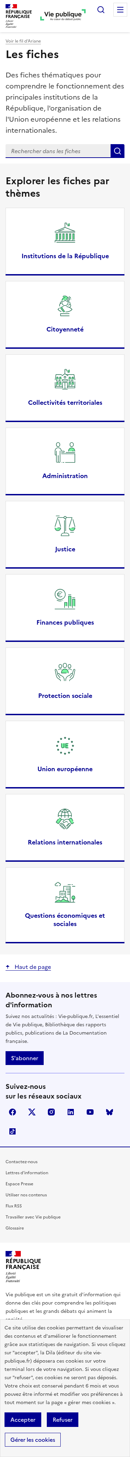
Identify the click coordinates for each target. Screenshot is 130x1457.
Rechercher (101, 10)
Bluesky (109, 1112)
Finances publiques (65, 622)
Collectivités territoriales (65, 403)
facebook (12, 1112)
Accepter (22, 1420)
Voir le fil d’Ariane (23, 41)
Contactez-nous (21, 1162)
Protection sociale (65, 696)
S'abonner (24, 1058)
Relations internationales (65, 842)
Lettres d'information (27, 1173)
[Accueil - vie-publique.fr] (63, 16)
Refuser (62, 1420)
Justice (65, 549)
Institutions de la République (65, 256)
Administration (65, 476)
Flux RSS (14, 1206)
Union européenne (65, 769)
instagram (51, 1112)
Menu (120, 10)
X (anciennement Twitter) (32, 1112)
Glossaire (15, 1228)
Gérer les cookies (32, 1440)
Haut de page (32, 967)
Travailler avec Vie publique (33, 1217)
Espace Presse (19, 1184)
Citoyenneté (65, 329)
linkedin (71, 1112)
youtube (90, 1112)
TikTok (12, 1131)
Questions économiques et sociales (65, 920)
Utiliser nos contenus (26, 1195)
